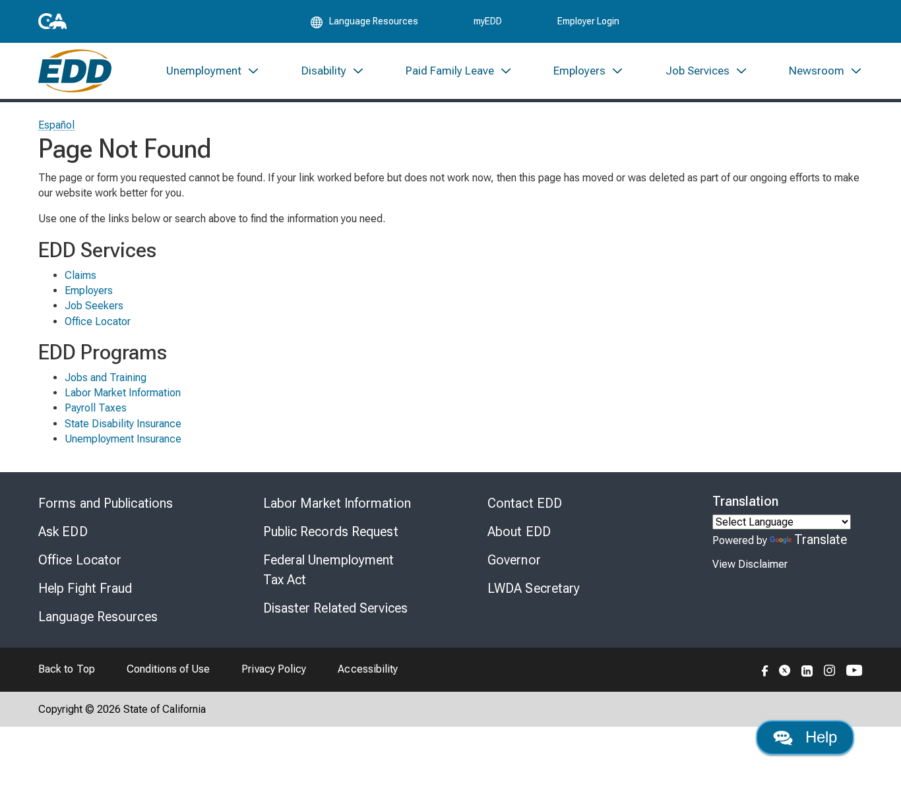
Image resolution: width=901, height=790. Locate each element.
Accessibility (368, 669)
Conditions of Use (168, 669)
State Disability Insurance (123, 423)
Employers (89, 290)
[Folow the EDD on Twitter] (785, 669)
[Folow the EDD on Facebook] (765, 669)
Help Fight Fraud (85, 588)
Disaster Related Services (335, 608)
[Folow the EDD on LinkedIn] (807, 669)
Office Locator (98, 321)
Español (56, 125)
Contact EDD (524, 503)
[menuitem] (213, 71)
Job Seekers (94, 305)
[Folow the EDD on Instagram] (830, 669)
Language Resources (98, 616)
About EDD (519, 531)
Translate (821, 539)
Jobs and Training (105, 377)
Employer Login (588, 21)
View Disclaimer (750, 564)
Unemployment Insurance (123, 439)
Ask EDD (63, 531)
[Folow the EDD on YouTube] (854, 669)
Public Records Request (330, 531)
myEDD (488, 21)
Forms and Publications (105, 503)
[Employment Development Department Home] (74, 70)
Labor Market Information (123, 392)
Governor (514, 560)
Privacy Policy (273, 669)
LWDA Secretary (533, 588)
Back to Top (66, 669)
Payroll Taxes (96, 408)
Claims (80, 275)
